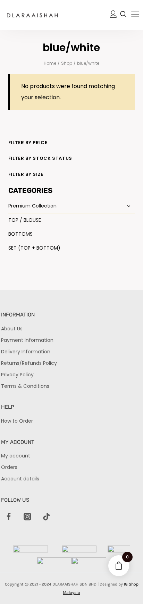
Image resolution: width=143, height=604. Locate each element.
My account (15, 455)
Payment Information (27, 340)
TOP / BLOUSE (24, 220)
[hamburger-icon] (135, 15)
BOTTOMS (20, 233)
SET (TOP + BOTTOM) (34, 247)
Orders (9, 467)
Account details (20, 478)
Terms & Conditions (25, 386)
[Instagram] (27, 517)
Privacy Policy (17, 374)
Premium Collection (32, 205)
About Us (12, 328)
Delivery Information (25, 351)
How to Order (17, 420)
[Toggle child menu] (129, 206)
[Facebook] (8, 517)
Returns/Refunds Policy (29, 363)
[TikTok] (46, 517)
